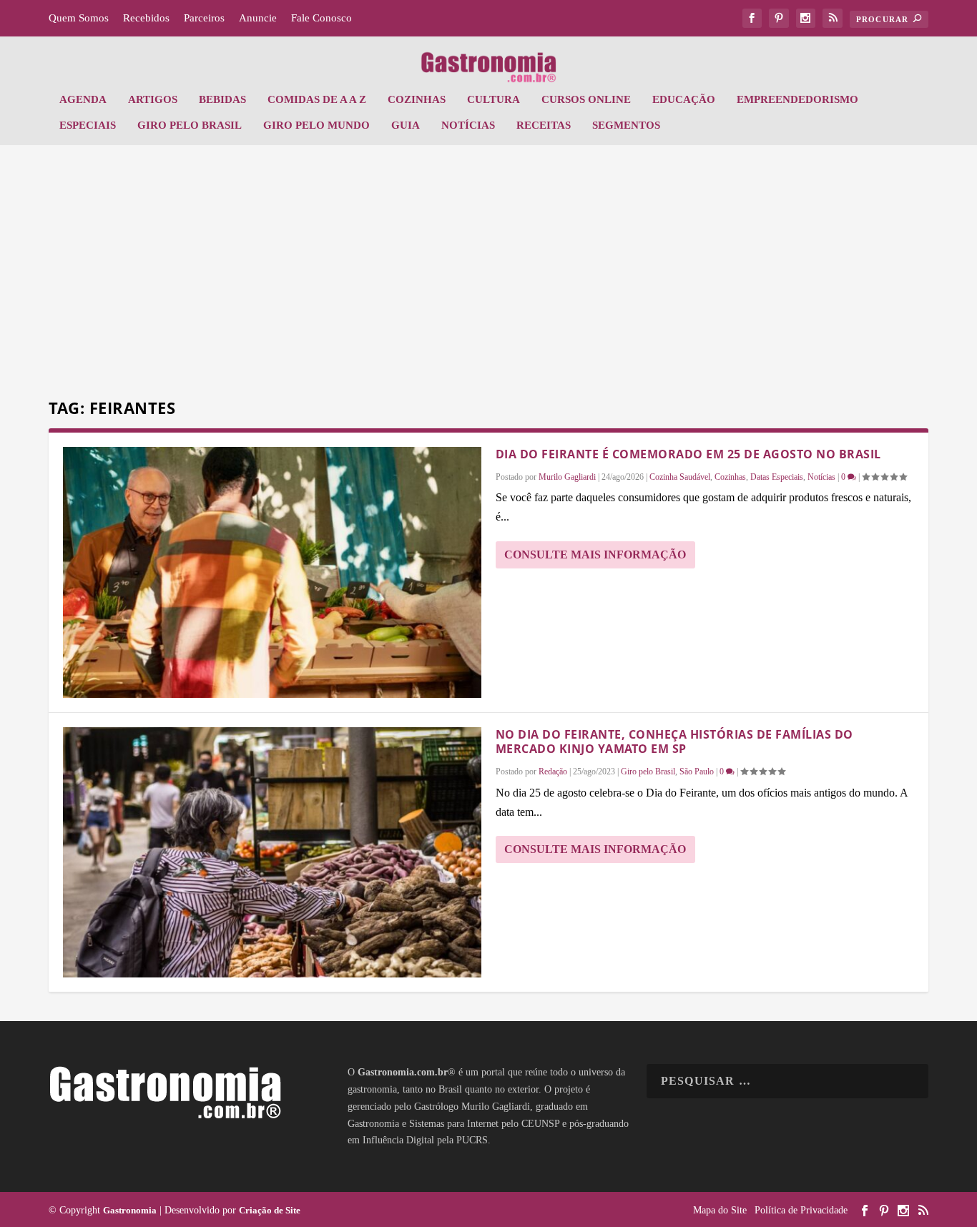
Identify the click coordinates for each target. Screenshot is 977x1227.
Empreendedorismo (797, 99)
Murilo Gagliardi (567, 477)
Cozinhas (417, 99)
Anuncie (258, 18)
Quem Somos (79, 18)
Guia (405, 125)
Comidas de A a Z (316, 99)
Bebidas (222, 99)
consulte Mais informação (595, 554)
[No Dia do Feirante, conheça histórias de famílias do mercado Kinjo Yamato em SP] (272, 852)
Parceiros (204, 18)
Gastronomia (130, 1210)
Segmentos (626, 125)
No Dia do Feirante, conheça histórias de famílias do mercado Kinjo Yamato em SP (674, 741)
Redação (553, 772)
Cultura (493, 99)
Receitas (543, 125)
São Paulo (696, 772)
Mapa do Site (720, 1210)
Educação (683, 99)
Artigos (152, 99)
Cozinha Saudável (679, 477)
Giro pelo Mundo (316, 125)
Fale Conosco (321, 18)
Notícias (468, 125)
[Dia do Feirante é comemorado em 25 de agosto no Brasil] (272, 572)
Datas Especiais (776, 477)
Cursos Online (586, 99)
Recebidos (146, 18)
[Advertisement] (488, 274)
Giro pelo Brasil (189, 125)
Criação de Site (269, 1210)
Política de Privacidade (801, 1210)
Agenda (83, 99)
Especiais (87, 125)
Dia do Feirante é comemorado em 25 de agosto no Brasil (688, 454)
